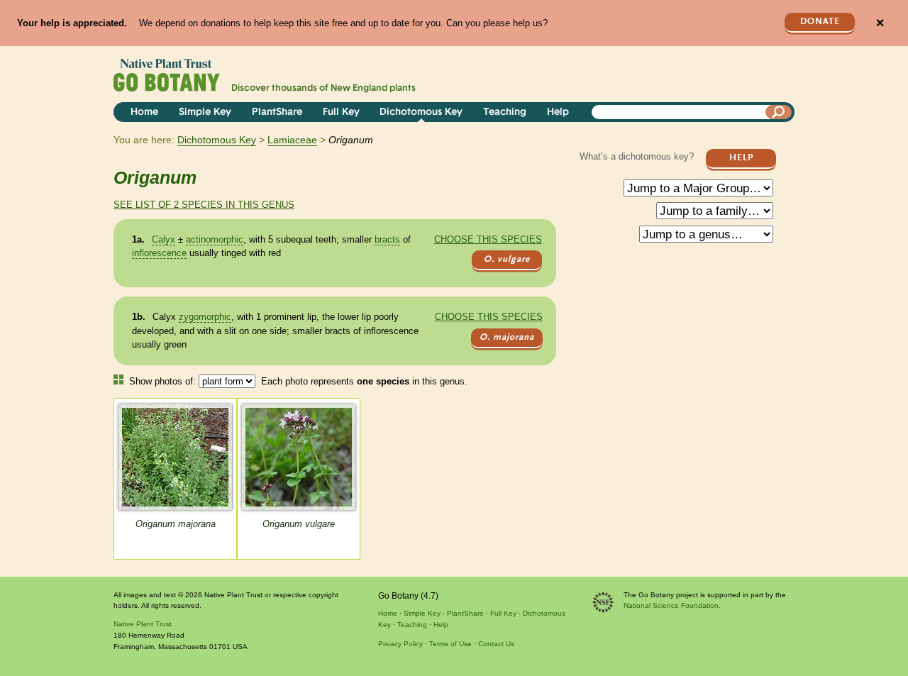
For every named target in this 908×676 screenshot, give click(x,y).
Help (558, 112)
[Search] (778, 112)
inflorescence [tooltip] (159, 253)
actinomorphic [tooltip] (214, 239)
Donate (820, 21)
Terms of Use (450, 644)
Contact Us (496, 644)
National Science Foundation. (672, 605)
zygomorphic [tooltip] (205, 316)
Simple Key (205, 112)
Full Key (341, 112)
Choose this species (488, 239)
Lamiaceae (292, 139)
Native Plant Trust (143, 624)
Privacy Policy (400, 644)
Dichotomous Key (421, 112)
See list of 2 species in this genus (204, 204)
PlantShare (277, 112)
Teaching (504, 112)
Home (144, 112)
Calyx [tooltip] (163, 239)
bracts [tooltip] (387, 239)
